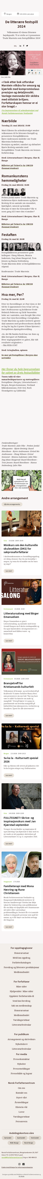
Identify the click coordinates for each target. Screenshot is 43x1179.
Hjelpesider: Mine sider (21, 991)
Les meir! (9, 571)
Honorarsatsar (21, 953)
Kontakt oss (21, 1092)
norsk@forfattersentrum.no (12, 1157)
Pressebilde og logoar (21, 1073)
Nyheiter (21, 1063)
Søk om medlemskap (21, 1005)
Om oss (21, 1088)
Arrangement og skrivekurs (21, 1039)
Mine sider (21, 986)
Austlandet (21, 1138)
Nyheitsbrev (21, 1044)
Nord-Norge (28, 1143)
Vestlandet (35, 1138)
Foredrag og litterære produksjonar (21, 967)
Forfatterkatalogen (21, 962)
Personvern (21, 1121)
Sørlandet (7, 1138)
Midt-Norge (14, 1143)
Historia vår (21, 1107)
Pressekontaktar (21, 1059)
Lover (22, 1111)
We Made (21, 1176)
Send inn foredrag (21, 1000)
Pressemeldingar (21, 1068)
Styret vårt (21, 1097)
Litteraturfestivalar (21, 1024)
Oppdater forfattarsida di (21, 996)
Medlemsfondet (21, 972)
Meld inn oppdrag (21, 957)
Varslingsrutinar (21, 1020)
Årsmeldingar (21, 1102)
